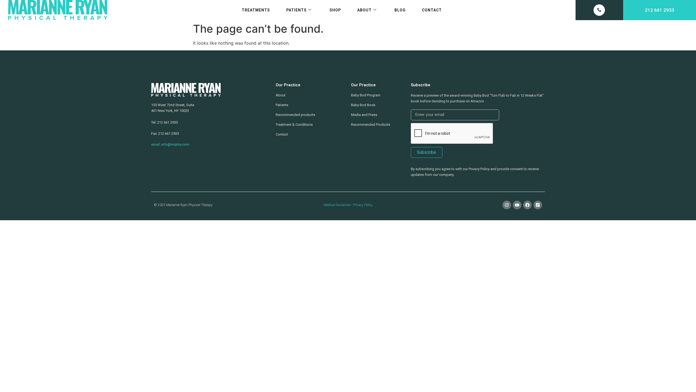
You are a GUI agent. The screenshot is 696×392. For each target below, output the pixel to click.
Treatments (256, 10)
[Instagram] (506, 205)
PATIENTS (296, 10)
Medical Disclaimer (337, 205)
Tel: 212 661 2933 (164, 122)
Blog (400, 10)
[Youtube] (517, 205)
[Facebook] (527, 205)
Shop (335, 10)
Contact (432, 10)
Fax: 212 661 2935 (165, 133)
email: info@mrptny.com (170, 144)
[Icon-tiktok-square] (537, 205)
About (364, 10)
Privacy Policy (363, 205)
